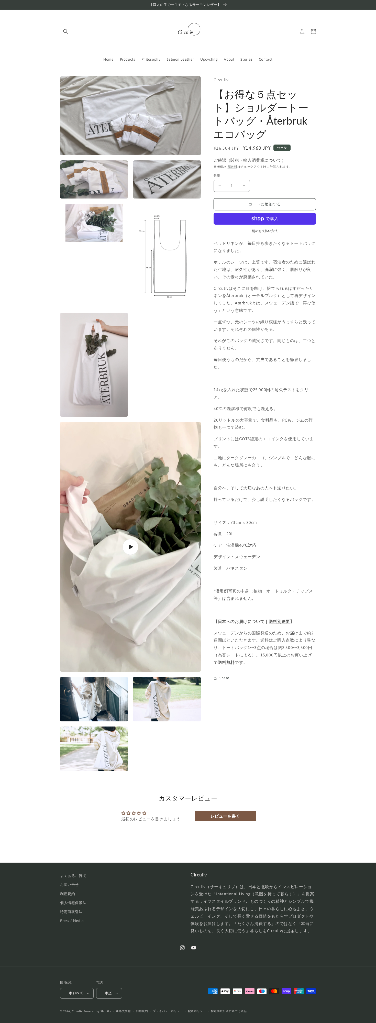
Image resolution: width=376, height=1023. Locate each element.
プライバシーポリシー (168, 1011)
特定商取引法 (71, 912)
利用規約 (67, 894)
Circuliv (77, 1011)
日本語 (107, 993)
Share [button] (224, 678)
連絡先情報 (123, 1011)
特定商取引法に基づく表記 (229, 1011)
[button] (65, 31)
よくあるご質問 (73, 876)
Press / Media (72, 921)
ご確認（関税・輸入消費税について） (250, 160)
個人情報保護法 (73, 903)
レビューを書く (225, 816)
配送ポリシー (197, 1011)
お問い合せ (69, 885)
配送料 (232, 167)
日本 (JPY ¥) (74, 993)
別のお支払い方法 (265, 231)
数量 (217, 176)
